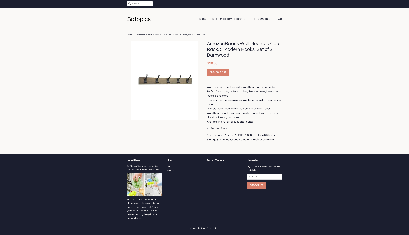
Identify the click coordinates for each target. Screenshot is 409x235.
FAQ (279, 19)
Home (129, 35)
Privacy (170, 171)
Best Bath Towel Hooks (229, 19)
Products (261, 19)
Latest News (133, 160)
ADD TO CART (218, 72)
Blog (202, 19)
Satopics (213, 228)
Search (170, 166)
